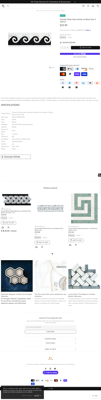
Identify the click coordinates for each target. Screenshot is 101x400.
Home (37, 10)
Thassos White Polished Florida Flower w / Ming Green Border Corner (50, 225)
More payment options (79, 57)
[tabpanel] (17, 221)
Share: (62, 80)
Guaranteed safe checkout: (70, 65)
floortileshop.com (6, 226)
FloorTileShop (70, 364)
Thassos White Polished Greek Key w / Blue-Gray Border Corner (15, 229)
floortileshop (8, 6)
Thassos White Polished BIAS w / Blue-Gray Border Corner (83, 229)
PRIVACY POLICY (27, 396)
